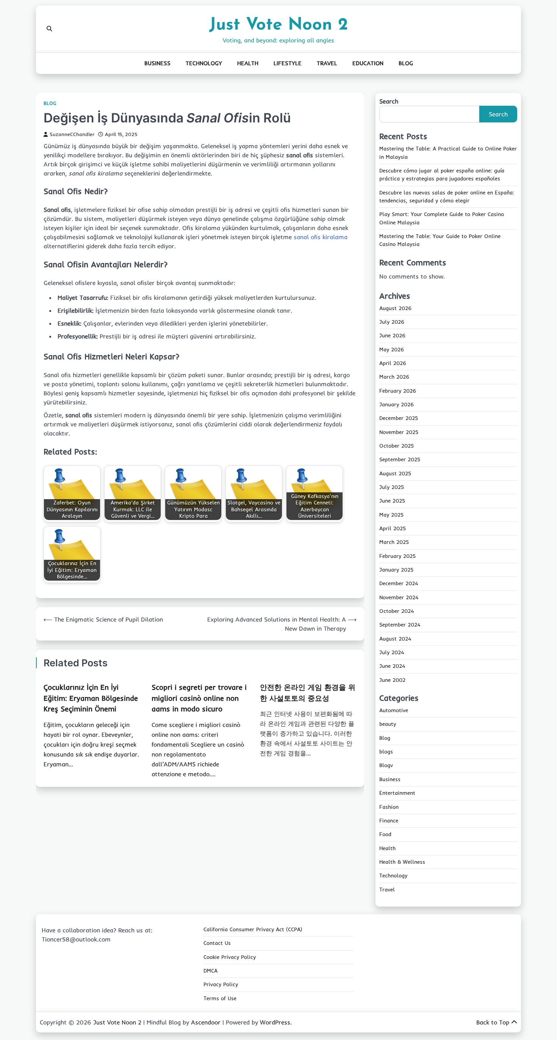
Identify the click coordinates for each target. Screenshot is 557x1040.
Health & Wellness (402, 861)
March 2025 (394, 542)
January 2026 (396, 404)
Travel (327, 63)
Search (388, 101)
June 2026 (392, 335)
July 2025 (391, 487)
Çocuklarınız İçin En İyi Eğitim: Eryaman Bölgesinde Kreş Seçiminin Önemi (91, 698)
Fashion (389, 806)
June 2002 (392, 680)
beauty (387, 723)
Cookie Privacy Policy (229, 957)
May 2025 (391, 514)
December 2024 (398, 583)
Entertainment (397, 792)
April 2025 (392, 528)
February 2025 (397, 556)
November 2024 (398, 597)
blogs (386, 751)
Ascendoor (206, 1022)
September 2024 (399, 624)
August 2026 (395, 308)
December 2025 (398, 418)
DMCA (210, 970)
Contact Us (217, 943)
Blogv (386, 765)
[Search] (49, 28)
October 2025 (396, 445)
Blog (406, 63)
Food (385, 834)
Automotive (393, 710)
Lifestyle (288, 63)
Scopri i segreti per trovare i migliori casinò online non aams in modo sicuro (199, 698)
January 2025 (396, 569)
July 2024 (391, 652)
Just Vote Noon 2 (278, 25)
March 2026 (394, 376)
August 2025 (395, 473)
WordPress (275, 1022)
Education (367, 63)
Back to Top (492, 1022)
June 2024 (392, 666)
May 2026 (391, 349)
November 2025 (398, 432)
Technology (204, 63)
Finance (388, 820)
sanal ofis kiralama (320, 237)
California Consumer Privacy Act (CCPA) (252, 929)
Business (157, 63)
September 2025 (399, 459)
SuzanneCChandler (72, 134)
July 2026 (391, 321)
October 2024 (396, 611)
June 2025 (392, 500)
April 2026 (392, 363)
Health (247, 63)
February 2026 (397, 390)
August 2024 (395, 638)
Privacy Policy (220, 984)
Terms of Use (219, 998)
